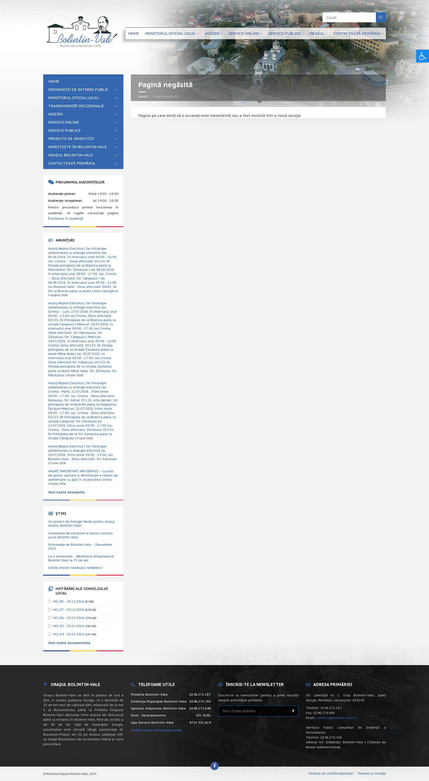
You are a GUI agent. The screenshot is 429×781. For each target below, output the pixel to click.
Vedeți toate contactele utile (156, 730)
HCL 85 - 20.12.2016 (68, 626)
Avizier (212, 33)
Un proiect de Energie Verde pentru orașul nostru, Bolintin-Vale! (81, 523)
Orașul (317, 33)
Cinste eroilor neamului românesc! (75, 568)
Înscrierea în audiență (65, 218)
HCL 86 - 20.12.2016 (68, 618)
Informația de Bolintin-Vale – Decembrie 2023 (80, 547)
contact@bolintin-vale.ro (336, 718)
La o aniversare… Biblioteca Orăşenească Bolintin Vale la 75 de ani (81, 558)
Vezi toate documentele (69, 643)
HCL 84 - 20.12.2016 (68, 634)
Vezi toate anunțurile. (67, 492)
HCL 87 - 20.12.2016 (68, 610)
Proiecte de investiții (71, 138)
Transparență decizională (76, 105)
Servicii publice (284, 33)
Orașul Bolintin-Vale (70, 155)
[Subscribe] (293, 711)
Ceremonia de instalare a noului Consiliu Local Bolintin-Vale (80, 535)
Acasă (143, 96)
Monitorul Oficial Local (170, 33)
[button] (422, 56)
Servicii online (243, 33)
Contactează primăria (356, 33)
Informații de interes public (78, 89)
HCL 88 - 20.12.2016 (68, 601)
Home (133, 33)
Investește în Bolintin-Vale (77, 146)
